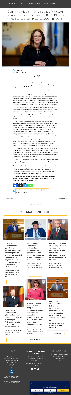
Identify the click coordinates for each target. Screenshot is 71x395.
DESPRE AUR (12, 3)
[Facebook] (15, 185)
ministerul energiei (22, 192)
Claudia (16, 72)
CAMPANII (37, 3)
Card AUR (46, 3)
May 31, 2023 (24, 72)
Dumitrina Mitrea (35, 190)
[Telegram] (25, 185)
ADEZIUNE (30, 3)
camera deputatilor (22, 190)
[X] (20, 185)
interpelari (18, 70)
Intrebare (45, 190)
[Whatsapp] (30, 185)
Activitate (21, 3)
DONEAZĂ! (53, 3)
